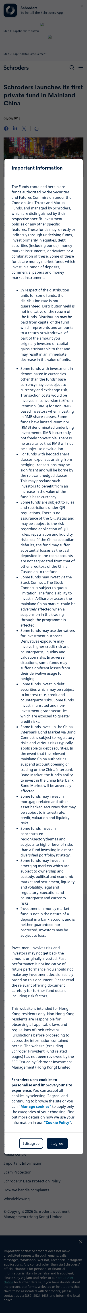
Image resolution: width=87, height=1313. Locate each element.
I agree (57, 1143)
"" (35, 1106)
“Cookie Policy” (57, 1122)
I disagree (31, 1143)
